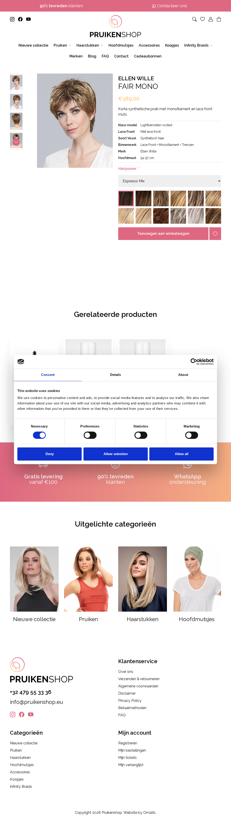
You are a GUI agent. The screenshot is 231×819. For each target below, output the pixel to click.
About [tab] (183, 375)
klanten (61, 5)
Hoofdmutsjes (22, 765)
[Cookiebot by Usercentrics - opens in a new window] (194, 361)
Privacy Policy (129, 700)
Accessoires (20, 772)
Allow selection (116, 454)
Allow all (181, 454)
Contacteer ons (171, 5)
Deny (50, 454)
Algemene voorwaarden (138, 686)
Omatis (149, 812)
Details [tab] (115, 375)
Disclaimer (127, 693)
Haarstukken (20, 757)
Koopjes (17, 779)
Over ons (125, 671)
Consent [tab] (48, 375)
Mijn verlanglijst (130, 765)
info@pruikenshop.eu (36, 702)
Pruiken (16, 750)
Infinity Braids (21, 786)
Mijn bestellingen (132, 750)
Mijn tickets (127, 757)
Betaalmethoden (132, 708)
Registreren (127, 743)
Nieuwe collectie (23, 743)
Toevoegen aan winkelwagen (163, 233)
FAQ (122, 715)
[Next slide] (16, 142)
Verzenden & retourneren (138, 679)
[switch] (90, 435)
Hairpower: (128, 168)
